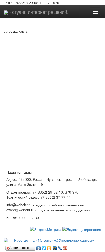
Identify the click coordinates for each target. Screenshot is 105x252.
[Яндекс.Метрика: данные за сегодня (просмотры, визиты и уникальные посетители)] (45, 229)
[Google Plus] (65, 247)
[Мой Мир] (54, 247)
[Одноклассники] (49, 247)
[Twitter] (44, 247)
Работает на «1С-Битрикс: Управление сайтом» (53, 240)
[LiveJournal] (60, 247)
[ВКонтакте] (38, 247)
